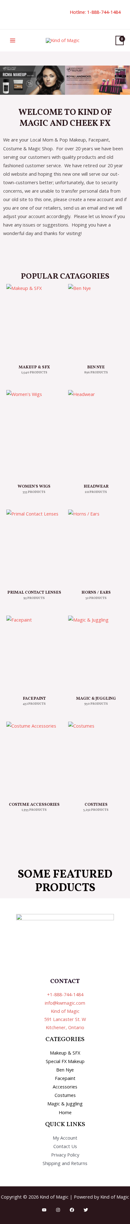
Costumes (65, 1095)
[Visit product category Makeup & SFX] (34, 321)
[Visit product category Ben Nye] (96, 321)
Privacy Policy (65, 1155)
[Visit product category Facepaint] (34, 653)
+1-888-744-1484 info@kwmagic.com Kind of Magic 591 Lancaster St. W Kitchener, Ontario (65, 1010)
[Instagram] (58, 1210)
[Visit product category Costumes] (96, 759)
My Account (65, 1138)
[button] (8, 14)
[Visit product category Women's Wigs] (34, 434)
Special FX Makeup (65, 1061)
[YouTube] (44, 1210)
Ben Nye (65, 1069)
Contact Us (65, 1146)
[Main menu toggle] (12, 40)
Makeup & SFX (65, 1053)
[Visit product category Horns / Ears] (96, 547)
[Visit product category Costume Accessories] (34, 759)
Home (65, 1112)
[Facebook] (72, 1210)
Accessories (65, 1086)
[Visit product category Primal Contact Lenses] (34, 547)
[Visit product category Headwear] (96, 434)
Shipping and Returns (65, 1163)
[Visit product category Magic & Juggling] (96, 653)
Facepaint (65, 1078)
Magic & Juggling (65, 1103)
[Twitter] (86, 1210)
